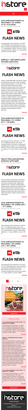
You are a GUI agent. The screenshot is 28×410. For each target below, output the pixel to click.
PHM (11, 26)
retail (11, 163)
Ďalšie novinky (14, 387)
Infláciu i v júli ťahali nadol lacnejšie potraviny (13, 60)
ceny (8, 26)
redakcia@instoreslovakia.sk (14, 407)
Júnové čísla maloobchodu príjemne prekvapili (12, 160)
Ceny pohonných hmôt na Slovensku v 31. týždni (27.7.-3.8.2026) (12, 120)
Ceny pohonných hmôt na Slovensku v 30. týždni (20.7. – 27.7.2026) (13, 204)
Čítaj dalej (24, 54)
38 (17, 281)
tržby (13, 163)
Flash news (3, 26)
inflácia (11, 63)
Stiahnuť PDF (14, 313)
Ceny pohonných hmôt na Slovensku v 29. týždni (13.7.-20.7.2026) (12, 243)
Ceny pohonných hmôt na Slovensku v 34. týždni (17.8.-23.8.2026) (12, 22)
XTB (13, 26)
